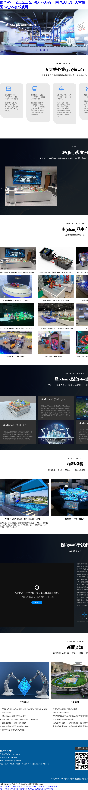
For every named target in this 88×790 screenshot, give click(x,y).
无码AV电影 (4, 789)
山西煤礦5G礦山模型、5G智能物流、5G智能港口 (20, 719)
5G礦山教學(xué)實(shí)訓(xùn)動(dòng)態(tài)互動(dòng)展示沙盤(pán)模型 (25, 710)
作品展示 (75, 5)
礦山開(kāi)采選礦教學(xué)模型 (14, 716)
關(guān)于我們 (65, 5)
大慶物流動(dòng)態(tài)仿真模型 (14, 723)
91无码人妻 (23, 789)
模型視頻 (84, 5)
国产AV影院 (48, 789)
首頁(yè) (55, 5)
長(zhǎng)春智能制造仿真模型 (13, 730)
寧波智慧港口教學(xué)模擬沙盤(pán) (16, 726)
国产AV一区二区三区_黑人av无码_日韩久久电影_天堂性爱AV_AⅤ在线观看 (28, 786)
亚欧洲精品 (14, 789)
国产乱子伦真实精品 (35, 789)
